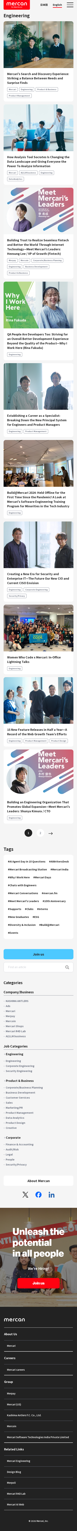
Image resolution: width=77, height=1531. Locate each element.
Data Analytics (15, 179)
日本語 (44, 4)
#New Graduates (18, 917)
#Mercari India (59, 869)
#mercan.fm (49, 893)
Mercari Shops (15, 1026)
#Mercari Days (42, 877)
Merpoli (11, 1482)
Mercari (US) (14, 1404)
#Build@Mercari (49, 925)
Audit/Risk (12, 1149)
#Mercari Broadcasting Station (27, 869)
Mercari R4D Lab (16, 1031)
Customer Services (18, 1097)
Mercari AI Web (15, 1504)
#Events (13, 932)
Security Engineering (19, 1071)
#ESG (36, 917)
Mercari (12, 89)
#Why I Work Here (19, 877)
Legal (9, 1154)
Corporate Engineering (36, 589)
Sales (9, 1102)
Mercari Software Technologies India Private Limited (38, 1437)
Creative (11, 1128)
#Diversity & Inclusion (22, 925)
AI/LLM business (28, 172)
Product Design (58, 740)
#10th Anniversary (54, 901)
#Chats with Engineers (22, 885)
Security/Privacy (17, 596)
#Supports (14, 909)
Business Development (36, 266)
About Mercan (38, 1180)
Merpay (12, 260)
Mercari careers (16, 1369)
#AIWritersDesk (59, 861)
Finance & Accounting (19, 1144)
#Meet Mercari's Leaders (23, 901)
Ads (8, 1006)
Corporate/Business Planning (47, 260)
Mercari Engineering (18, 1461)
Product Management (19, 95)
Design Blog (14, 1472)
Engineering (27, 89)
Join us (38, 954)
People (10, 1159)
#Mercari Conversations (23, 893)
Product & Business (46, 89)
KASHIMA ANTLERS (17, 1001)
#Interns (42, 909)
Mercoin (24, 260)
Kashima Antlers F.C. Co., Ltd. (24, 1415)
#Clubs (29, 909)
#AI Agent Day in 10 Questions (26, 861)
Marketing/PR (14, 1107)
